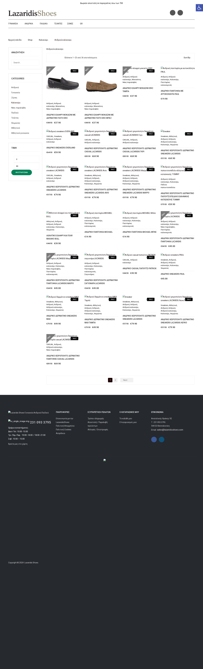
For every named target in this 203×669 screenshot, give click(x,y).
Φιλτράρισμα (21, 172)
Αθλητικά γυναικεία (20, 133)
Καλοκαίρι (43, 40)
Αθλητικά (15, 128)
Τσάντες (58, 24)
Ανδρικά (29, 24)
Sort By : (187, 58)
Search (36, 62)
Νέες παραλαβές (53, 109)
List (55, 57)
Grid (51, 57)
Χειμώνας (15, 123)
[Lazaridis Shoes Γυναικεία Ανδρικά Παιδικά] (32, 13)
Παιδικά (44, 24)
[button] (199, 7)
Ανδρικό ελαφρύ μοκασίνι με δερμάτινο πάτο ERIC (61, 116)
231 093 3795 (40, 422)
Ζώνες (70, 24)
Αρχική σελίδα (14, 40)
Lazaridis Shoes (31, 563)
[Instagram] (180, 12)
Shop (30, 40)
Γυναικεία (13, 24)
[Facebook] (172, 12)
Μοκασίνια (60, 106)
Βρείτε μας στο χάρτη (17, 444)
